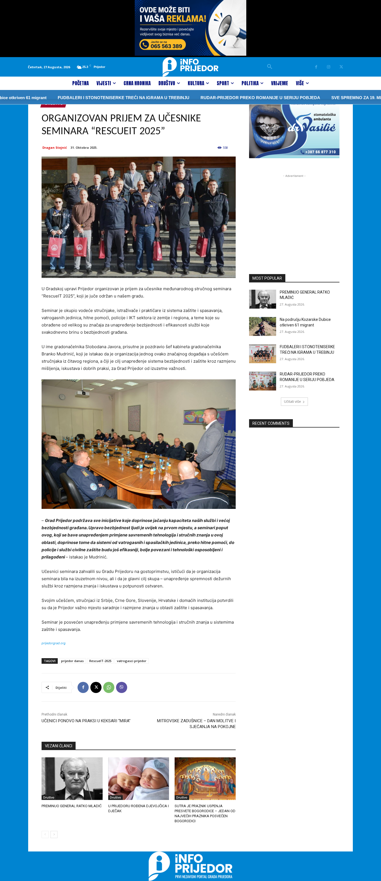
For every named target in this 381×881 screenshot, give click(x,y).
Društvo (48, 797)
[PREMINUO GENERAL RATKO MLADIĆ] (72, 778)
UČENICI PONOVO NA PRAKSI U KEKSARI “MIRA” (86, 720)
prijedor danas (72, 661)
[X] (341, 67)
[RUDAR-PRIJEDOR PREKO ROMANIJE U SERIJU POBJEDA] (262, 381)
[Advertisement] (294, 213)
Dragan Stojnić (54, 147)
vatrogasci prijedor (131, 661)
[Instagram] (329, 67)
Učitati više (292, 401)
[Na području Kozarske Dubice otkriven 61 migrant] (262, 326)
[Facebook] (316, 67)
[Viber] (121, 687)
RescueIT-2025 (100, 661)
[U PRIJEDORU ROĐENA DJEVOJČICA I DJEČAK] (138, 778)
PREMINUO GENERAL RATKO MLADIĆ (72, 806)
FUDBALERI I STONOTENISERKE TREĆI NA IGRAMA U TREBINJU (104, 97)
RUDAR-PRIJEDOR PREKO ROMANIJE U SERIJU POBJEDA (241, 97)
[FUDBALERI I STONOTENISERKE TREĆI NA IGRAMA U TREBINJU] (262, 353)
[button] (269, 67)
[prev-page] (45, 834)
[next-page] (53, 834)
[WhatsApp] (108, 687)
